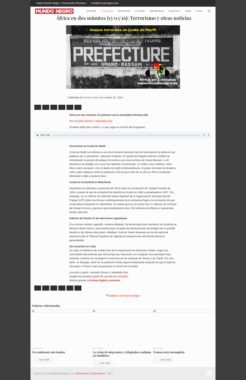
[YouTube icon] (208, 3)
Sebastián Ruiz (103, 121)
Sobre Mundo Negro (48, 3)
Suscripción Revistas (73, 3)
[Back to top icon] (209, 373)
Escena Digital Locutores (104, 280)
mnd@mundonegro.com (105, 3)
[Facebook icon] (197, 3)
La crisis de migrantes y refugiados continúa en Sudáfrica (122, 353)
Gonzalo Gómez (83, 121)
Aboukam (122, 276)
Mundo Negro (91, 97)
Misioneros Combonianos (90, 373)
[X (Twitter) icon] (201, 3)
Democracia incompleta (169, 352)
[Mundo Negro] (56, 11)
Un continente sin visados (48, 352)
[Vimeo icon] (204, 3)
